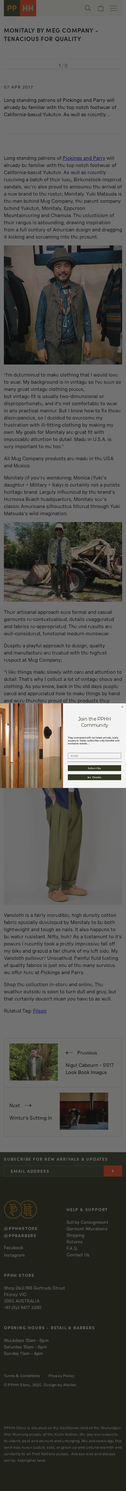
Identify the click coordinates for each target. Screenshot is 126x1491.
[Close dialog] (122, 707)
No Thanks (94, 777)
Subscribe (94, 767)
